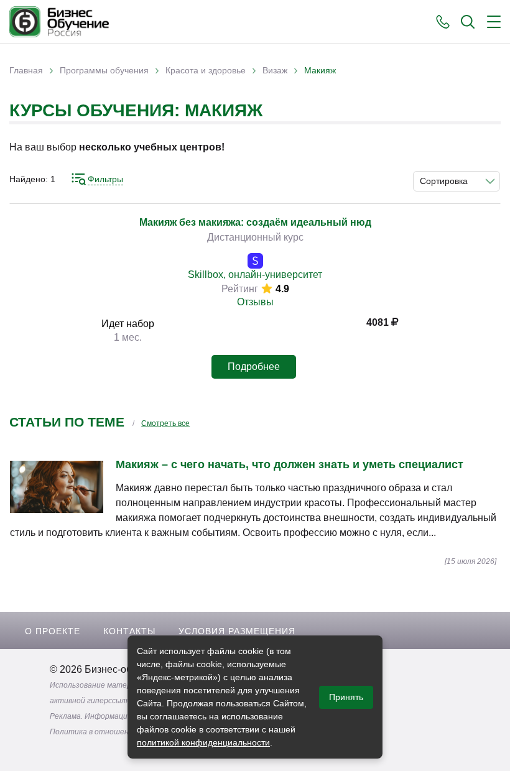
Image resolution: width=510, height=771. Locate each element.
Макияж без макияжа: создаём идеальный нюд (255, 222)
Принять (346, 697)
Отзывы (255, 302)
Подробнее (254, 366)
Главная (26, 70)
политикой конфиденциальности (203, 742)
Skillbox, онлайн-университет (255, 274)
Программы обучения (104, 70)
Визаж (274, 70)
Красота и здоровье (205, 70)
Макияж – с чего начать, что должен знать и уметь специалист (289, 464)
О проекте (52, 631)
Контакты (129, 631)
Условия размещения (236, 631)
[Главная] (59, 21)
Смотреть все (165, 423)
